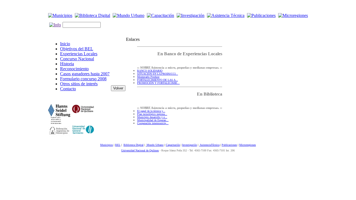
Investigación (189, 144)
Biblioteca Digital (133, 144)
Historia (67, 63)
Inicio (65, 43)
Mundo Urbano (155, 144)
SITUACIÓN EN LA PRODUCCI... (157, 73)
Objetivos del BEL (76, 48)
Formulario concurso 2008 (83, 78)
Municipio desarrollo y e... (152, 117)
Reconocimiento (74, 68)
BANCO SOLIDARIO (149, 70)
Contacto (68, 88)
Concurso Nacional (77, 58)
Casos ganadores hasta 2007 (85, 73)
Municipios (106, 144)
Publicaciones (229, 144)
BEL (117, 144)
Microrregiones (247, 144)
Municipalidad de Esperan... (153, 120)
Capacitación (173, 144)
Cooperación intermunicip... (153, 123)
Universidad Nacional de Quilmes (140, 150)
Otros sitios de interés (79, 83)
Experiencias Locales (78, 53)
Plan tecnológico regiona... (152, 114)
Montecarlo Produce (148, 76)
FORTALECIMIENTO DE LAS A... (157, 79)
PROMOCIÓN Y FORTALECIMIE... (158, 82)
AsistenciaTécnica (209, 144)
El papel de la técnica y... (151, 110)
